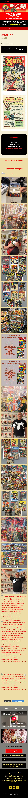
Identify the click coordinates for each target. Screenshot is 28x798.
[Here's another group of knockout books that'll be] (14, 608)
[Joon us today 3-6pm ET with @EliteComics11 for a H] (14, 686)
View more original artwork (14, 751)
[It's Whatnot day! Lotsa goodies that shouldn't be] (14, 529)
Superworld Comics (14, 7)
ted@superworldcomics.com (14, 18)
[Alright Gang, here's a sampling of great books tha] (14, 399)
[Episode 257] (14, 425)
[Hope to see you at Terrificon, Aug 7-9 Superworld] (14, 477)
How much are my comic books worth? (14, 759)
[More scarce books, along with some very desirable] (14, 268)
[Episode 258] (14, 242)
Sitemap (24, 793)
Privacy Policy (14, 794)
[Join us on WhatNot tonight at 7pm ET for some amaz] (14, 660)
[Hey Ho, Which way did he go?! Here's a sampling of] (14, 503)
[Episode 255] (14, 581)
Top (26, 796)
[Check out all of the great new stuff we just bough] (14, 190)
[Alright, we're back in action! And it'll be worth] (14, 634)
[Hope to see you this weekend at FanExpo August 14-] (14, 373)
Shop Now (8, 29)
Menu (7, 2)
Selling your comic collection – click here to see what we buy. (14, 765)
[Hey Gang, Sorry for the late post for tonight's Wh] (14, 216)
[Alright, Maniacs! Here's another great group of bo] (14, 451)
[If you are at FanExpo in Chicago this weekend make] (14, 320)
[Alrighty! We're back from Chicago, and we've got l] (14, 294)
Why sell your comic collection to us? (14, 755)
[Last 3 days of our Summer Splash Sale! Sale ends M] (14, 555)
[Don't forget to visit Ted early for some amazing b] (14, 346)
